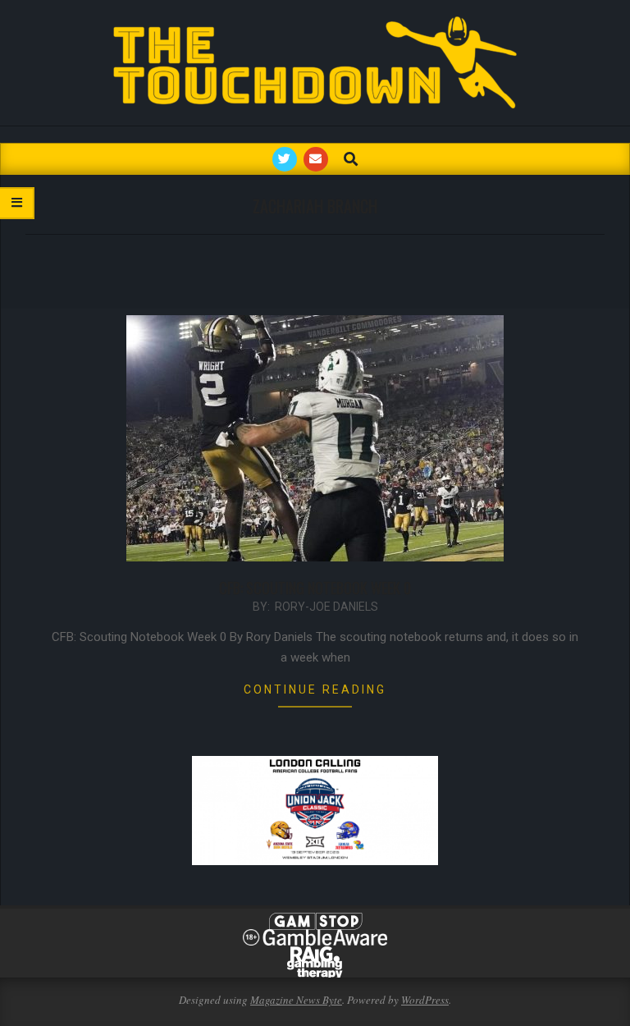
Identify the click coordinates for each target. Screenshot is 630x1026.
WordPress (425, 999)
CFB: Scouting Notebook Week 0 (315, 587)
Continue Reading (315, 689)
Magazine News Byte (296, 999)
